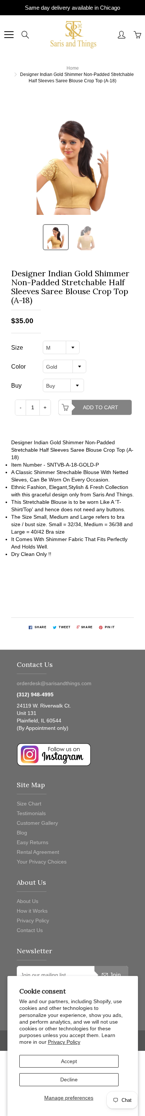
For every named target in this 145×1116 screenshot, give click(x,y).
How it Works (32, 911)
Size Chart (29, 804)
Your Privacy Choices (42, 862)
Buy (16, 385)
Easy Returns (32, 842)
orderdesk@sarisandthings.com (54, 683)
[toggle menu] (8, 34)
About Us (27, 901)
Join (115, 975)
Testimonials (31, 813)
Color (18, 366)
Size (17, 347)
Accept (69, 1061)
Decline (69, 1079)
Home (73, 68)
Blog (22, 833)
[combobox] (61, 347)
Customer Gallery (37, 823)
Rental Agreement (38, 852)
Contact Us (30, 930)
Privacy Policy (64, 1042)
